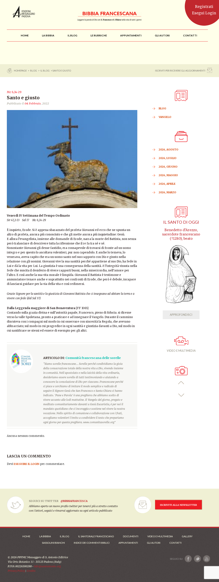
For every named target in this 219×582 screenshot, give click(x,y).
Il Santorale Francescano (96, 536)
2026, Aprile (167, 183)
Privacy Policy (16, 570)
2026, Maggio (168, 175)
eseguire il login (26, 464)
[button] (181, 382)
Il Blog (45, 70)
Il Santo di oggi (181, 222)
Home (26, 536)
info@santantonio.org (47, 566)
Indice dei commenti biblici (92, 542)
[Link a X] (197, 559)
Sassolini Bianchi (53, 542)
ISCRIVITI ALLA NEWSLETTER (178, 504)
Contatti (175, 542)
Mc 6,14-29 (14, 92)
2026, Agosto (168, 149)
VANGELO (165, 117)
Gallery (187, 536)
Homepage (20, 70)
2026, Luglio (167, 158)
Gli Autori (153, 542)
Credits (31, 570)
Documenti (130, 536)
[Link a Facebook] (188, 559)
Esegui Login (204, 13)
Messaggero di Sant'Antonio (24, 11)
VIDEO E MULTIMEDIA (181, 350)
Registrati (204, 6)
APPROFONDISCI (181, 314)
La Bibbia (45, 536)
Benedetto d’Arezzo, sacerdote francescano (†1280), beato (181, 234)
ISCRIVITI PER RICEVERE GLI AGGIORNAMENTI (180, 70)
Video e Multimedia (160, 536)
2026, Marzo (167, 192)
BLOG (33, 70)
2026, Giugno (168, 166)
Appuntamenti (128, 542)
